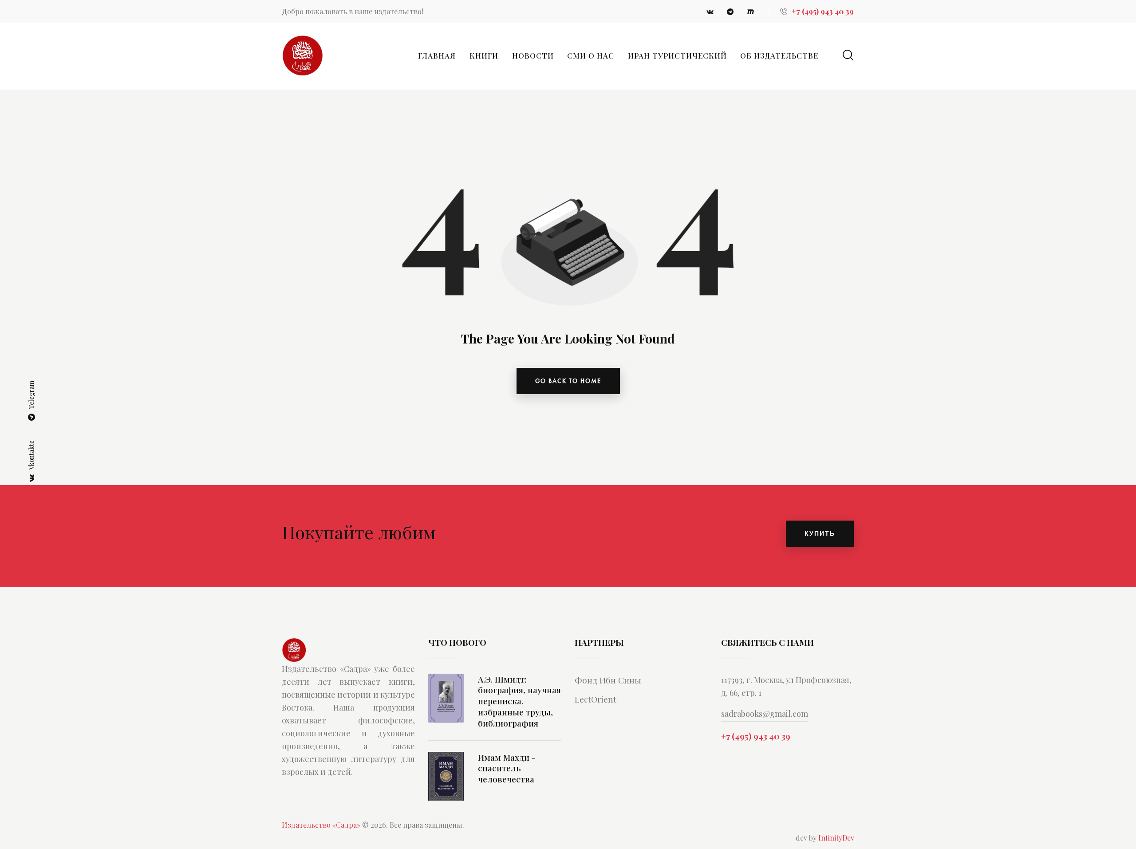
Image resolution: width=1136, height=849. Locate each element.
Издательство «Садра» (321, 829)
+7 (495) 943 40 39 (755, 741)
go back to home (568, 381)
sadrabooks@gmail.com (764, 719)
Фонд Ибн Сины (608, 685)
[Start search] (848, 55)
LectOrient (595, 704)
